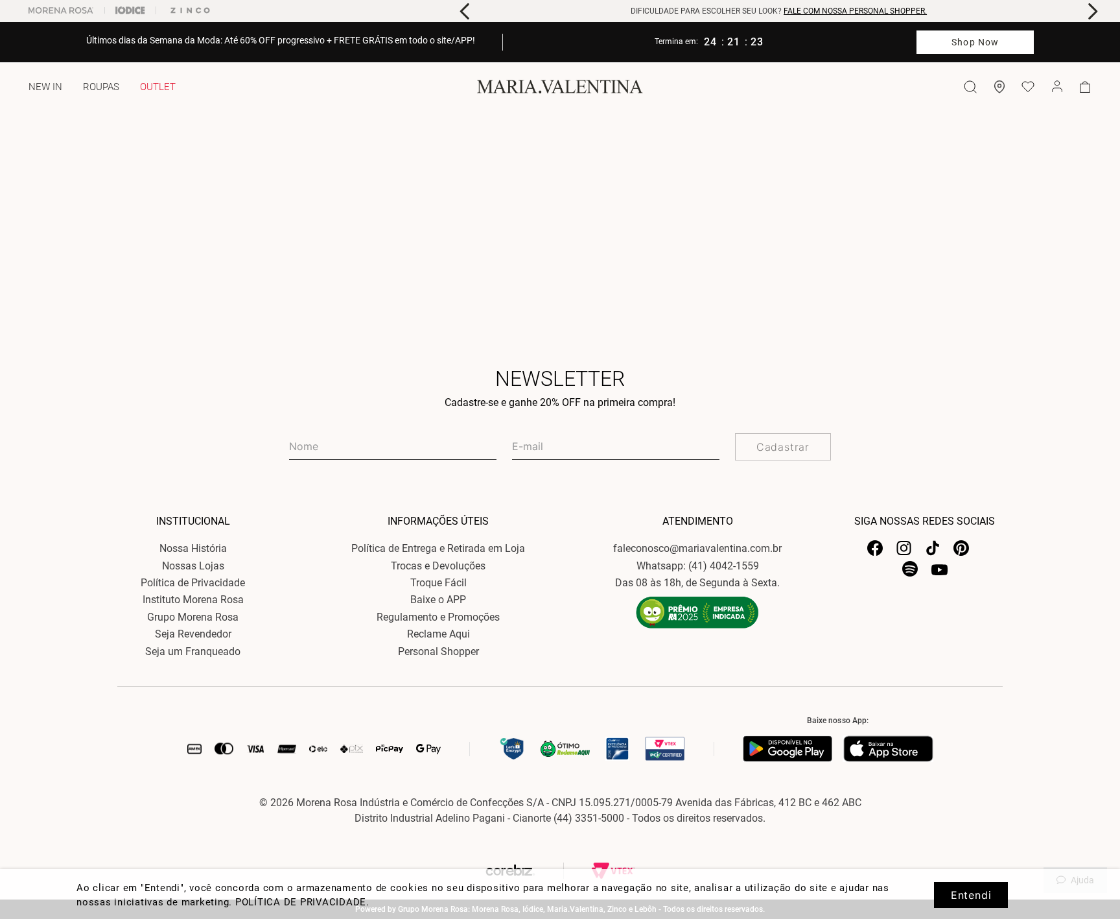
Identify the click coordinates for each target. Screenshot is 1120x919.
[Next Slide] (1092, 11)
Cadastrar (783, 446)
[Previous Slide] (465, 11)
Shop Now (975, 42)
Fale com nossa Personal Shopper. (855, 11)
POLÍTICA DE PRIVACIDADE (300, 902)
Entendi (971, 895)
